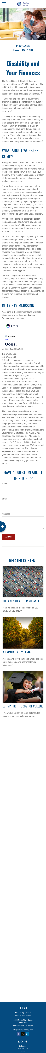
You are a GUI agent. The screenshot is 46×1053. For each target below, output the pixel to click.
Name (4, 484)
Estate (23, 1051)
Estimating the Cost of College (23, 706)
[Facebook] (18, 1034)
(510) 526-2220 (26, 1015)
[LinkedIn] (27, 1034)
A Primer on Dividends (17, 652)
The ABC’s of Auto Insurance (21, 601)
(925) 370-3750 (26, 1013)
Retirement (23, 1046)
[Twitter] (23, 1034)
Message (6, 514)
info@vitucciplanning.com (23, 1030)
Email (4, 499)
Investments (23, 1049)
